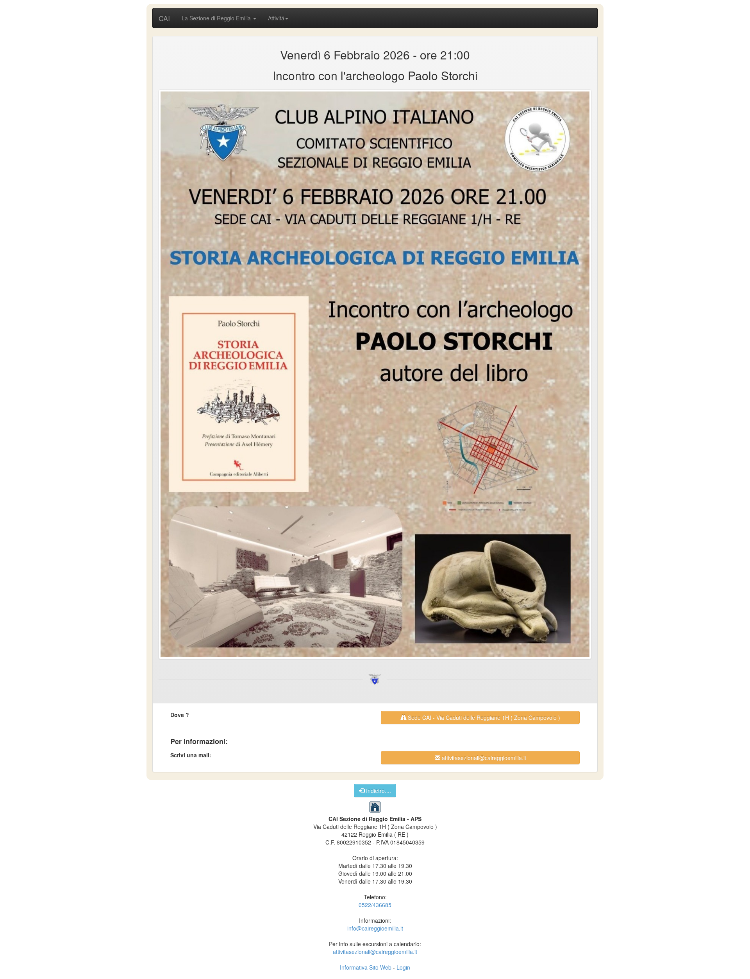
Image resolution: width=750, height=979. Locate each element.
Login (403, 967)
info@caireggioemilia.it (375, 928)
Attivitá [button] (276, 18)
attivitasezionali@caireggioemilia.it (483, 758)
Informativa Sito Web (365, 967)
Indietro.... (377, 790)
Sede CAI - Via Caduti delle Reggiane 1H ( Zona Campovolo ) (483, 717)
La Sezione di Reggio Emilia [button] (217, 18)
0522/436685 (375, 905)
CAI (164, 18)
